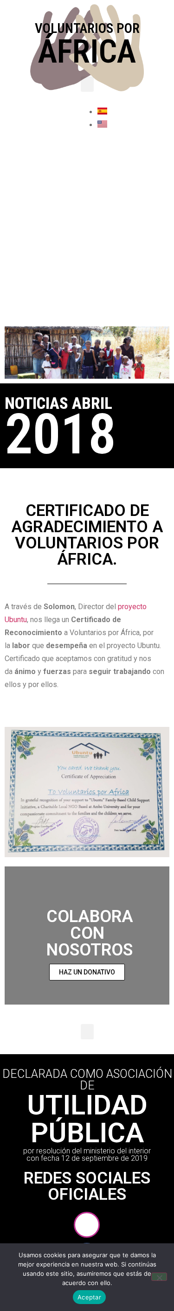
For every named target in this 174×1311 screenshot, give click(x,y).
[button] (87, 84)
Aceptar (89, 1297)
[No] (159, 1277)
